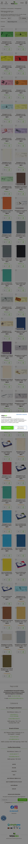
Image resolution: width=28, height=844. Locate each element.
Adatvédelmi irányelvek (21, 414)
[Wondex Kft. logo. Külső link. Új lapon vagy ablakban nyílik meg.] (4, 415)
